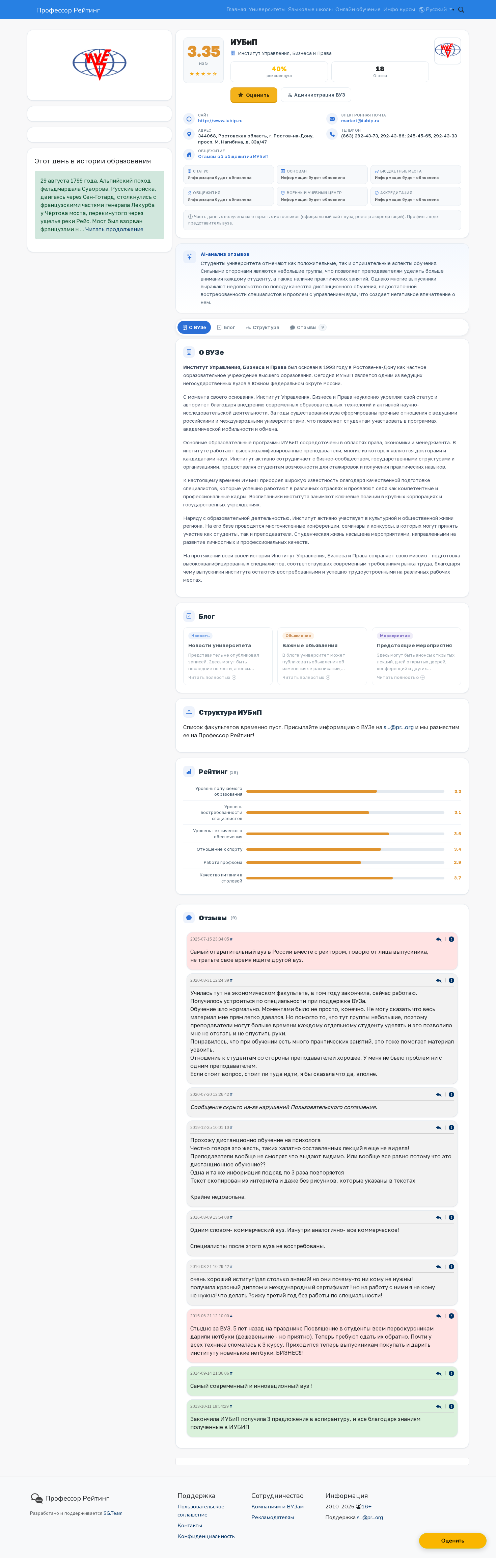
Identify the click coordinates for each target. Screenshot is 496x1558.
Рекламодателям (272, 1517)
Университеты (267, 9)
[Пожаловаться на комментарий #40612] (451, 1216)
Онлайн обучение (358, 9)
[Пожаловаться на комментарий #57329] (451, 938)
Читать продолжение (114, 229)
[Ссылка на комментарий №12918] (439, 1315)
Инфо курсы (399, 9)
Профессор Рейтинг (68, 10)
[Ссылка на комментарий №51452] (439, 1127)
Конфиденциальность (206, 1536)
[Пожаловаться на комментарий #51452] (451, 1127)
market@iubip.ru (360, 120)
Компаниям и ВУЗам (277, 1506)
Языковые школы (310, 9)
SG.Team (113, 1513)
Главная (236, 9)
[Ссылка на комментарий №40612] (439, 1216)
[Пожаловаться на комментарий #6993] (451, 1372)
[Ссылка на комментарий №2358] (439, 1405)
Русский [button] (436, 9)
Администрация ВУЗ (319, 95)
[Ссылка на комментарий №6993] (439, 1372)
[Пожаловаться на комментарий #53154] (451, 979)
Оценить (258, 95)
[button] (461, 9)
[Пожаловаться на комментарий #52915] (451, 1094)
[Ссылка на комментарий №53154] (439, 979)
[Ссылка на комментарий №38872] (439, 1266)
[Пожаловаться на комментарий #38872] (451, 1266)
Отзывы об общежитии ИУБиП (233, 156)
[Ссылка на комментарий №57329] (439, 938)
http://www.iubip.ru (220, 120)
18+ (366, 1506)
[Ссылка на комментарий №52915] (439, 1094)
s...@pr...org (399, 727)
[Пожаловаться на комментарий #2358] (451, 1405)
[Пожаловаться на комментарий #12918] (451, 1315)
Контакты (189, 1525)
